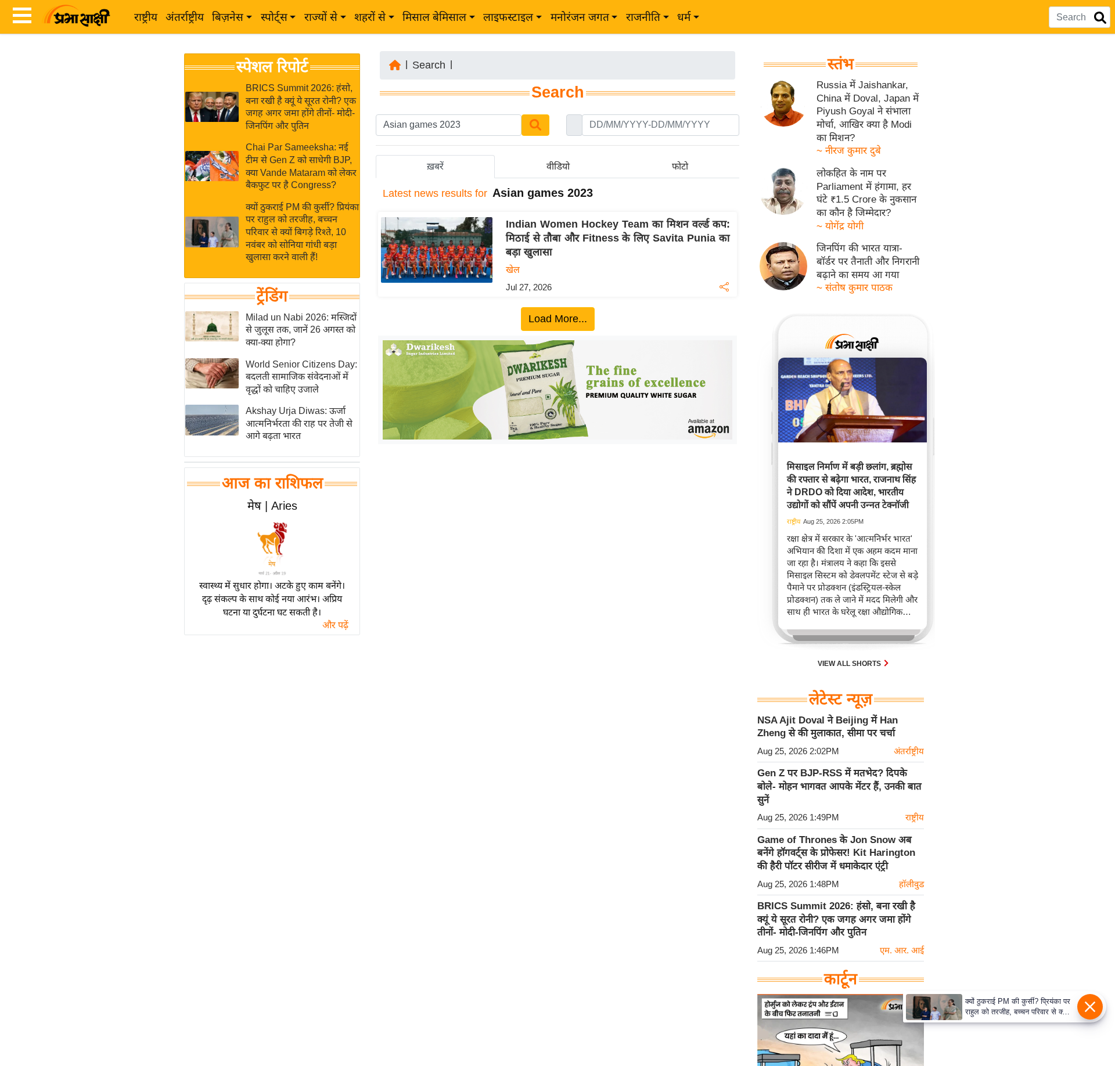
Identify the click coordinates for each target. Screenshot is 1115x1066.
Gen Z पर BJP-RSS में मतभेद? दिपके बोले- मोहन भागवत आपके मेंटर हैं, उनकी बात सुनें (839, 786)
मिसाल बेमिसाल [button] (434, 17)
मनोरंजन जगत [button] (580, 17)
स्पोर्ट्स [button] (274, 17)
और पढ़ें (335, 625)
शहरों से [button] (370, 17)
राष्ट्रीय (145, 17)
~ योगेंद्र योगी (840, 226)
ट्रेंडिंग (272, 296)
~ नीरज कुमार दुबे (849, 150)
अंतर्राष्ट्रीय (185, 17)
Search (428, 65)
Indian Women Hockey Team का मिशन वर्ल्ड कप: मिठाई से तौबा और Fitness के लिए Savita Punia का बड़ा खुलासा (618, 238)
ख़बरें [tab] (435, 166)
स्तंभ (841, 64)
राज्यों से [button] (320, 17)
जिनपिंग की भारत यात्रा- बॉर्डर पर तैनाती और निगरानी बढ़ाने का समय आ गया (868, 261)
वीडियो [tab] (558, 166)
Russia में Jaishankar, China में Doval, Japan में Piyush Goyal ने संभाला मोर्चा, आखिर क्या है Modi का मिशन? (868, 111)
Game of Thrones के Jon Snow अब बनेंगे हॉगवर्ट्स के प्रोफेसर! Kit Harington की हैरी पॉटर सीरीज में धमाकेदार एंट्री (836, 852)
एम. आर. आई (902, 950)
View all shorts (850, 664)
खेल (513, 270)
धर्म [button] (683, 17)
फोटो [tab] (680, 166)
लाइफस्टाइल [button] (508, 17)
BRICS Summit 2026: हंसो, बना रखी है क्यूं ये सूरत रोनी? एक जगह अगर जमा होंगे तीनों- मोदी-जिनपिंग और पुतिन (836, 919)
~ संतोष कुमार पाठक (855, 287)
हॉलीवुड (911, 884)
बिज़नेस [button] (227, 17)
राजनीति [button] (643, 17)
